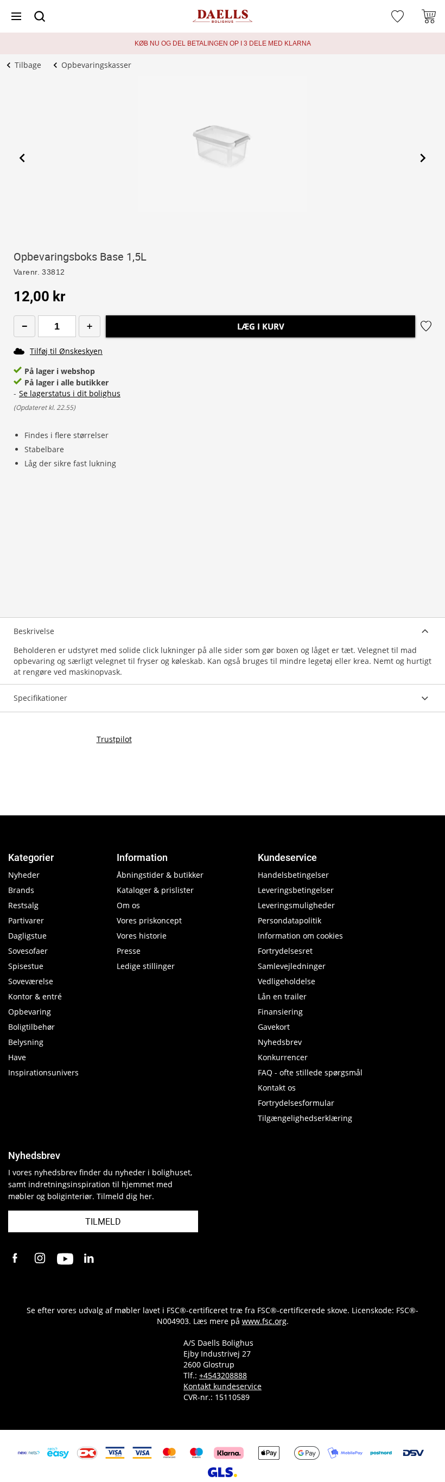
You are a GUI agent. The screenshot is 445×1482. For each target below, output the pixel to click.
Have (17, 1057)
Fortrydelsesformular (296, 1103)
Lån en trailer (282, 996)
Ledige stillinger (146, 966)
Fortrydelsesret (285, 951)
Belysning (25, 1042)
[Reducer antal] (24, 326)
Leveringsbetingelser (296, 890)
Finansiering (280, 1011)
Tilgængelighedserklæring (305, 1118)
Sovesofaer (28, 951)
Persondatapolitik (289, 920)
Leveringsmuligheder (296, 905)
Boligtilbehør (31, 1027)
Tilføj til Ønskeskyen (66, 351)
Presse (129, 951)
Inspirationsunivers (43, 1072)
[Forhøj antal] (89, 326)
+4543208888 (223, 1375)
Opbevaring (29, 1011)
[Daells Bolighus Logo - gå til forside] (222, 16)
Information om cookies (300, 935)
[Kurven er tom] (428, 16)
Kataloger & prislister (155, 890)
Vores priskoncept (149, 920)
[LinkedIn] (89, 1259)
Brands (21, 890)
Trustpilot (114, 739)
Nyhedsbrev (280, 1042)
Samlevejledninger (292, 966)
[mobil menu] (16, 16)
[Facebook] (16, 1259)
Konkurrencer (283, 1057)
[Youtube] (65, 1259)
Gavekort (274, 1027)
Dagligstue (27, 935)
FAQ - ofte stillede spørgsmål (310, 1072)
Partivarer (26, 920)
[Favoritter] (398, 16)
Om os (128, 905)
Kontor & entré (35, 996)
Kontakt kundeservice (222, 1386)
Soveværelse (30, 981)
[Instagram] (41, 1259)
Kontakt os (277, 1087)
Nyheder (24, 875)
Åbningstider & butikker (160, 875)
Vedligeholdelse (286, 981)
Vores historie (142, 935)
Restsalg (23, 905)
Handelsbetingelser (293, 875)
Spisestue (25, 966)
